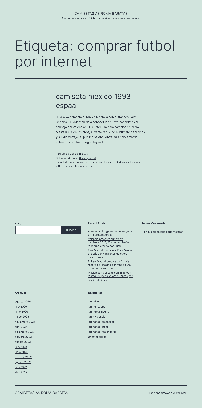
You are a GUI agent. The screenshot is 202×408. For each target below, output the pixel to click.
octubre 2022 (23, 357)
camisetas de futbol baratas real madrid (98, 162)
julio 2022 (21, 367)
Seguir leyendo (94, 142)
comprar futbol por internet (78, 166)
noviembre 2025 (25, 321)
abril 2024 (21, 326)
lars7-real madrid (98, 311)
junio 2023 (21, 352)
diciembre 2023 (24, 331)
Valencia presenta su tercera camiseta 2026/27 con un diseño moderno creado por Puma (108, 242)
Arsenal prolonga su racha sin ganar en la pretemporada (110, 233)
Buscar (19, 223)
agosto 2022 (23, 362)
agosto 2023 (23, 341)
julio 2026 (21, 306)
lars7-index (95, 301)
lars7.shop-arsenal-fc (101, 321)
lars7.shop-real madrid (102, 331)
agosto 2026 (23, 301)
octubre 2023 (23, 336)
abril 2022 (21, 372)
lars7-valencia (96, 316)
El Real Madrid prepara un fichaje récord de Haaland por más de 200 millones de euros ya (109, 265)
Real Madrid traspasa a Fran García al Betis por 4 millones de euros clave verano (110, 254)
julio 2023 (21, 347)
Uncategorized (87, 158)
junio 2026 (21, 311)
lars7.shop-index (98, 326)
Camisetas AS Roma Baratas (101, 13)
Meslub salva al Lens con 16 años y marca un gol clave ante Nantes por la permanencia (110, 276)
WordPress (179, 392)
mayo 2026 (22, 316)
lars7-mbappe (96, 306)
